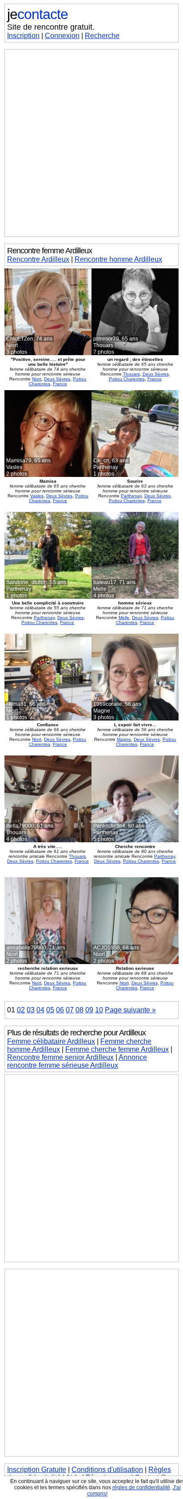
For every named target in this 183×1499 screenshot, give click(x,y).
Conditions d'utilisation (107, 1469)
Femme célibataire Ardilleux (51, 1041)
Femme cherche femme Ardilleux (117, 1049)
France (60, 383)
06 (60, 1010)
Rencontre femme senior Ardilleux (60, 1057)
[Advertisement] (91, 143)
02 (21, 1010)
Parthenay (131, 495)
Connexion (62, 35)
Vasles (37, 495)
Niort (36, 378)
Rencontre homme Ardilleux (118, 259)
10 (99, 1010)
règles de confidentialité (141, 1487)
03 (31, 1010)
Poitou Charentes (127, 378)
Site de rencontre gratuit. (51, 27)
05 (50, 1010)
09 (89, 1010)
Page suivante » (130, 1010)
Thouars (131, 374)
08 (80, 1010)
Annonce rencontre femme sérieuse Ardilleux (77, 1061)
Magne (124, 739)
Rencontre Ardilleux (38, 259)
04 (40, 1010)
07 (70, 1010)
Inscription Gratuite (36, 1469)
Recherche (102, 35)
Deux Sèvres (57, 378)
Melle (124, 617)
